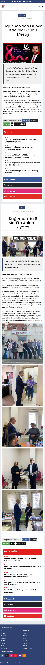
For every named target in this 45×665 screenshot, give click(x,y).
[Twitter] (7, 655)
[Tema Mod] (42, 6)
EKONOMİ (3, 641)
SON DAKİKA (6, 1)
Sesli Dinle (22, 124)
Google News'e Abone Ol (12, 120)
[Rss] (24, 655)
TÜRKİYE (25, 633)
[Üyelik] (43, 1)
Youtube (11, 197)
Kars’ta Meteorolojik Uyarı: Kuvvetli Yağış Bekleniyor (21, 172)
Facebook (10, 180)
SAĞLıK (3, 646)
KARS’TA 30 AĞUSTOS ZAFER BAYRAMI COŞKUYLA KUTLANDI (19, 148)
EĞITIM (25, 643)
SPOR (24, 638)
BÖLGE (3, 633)
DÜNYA (3, 643)
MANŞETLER (17, 1)
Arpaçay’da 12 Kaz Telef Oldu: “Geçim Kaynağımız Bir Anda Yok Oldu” (20, 156)
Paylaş (26, 120)
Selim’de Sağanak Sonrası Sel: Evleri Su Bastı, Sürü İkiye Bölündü (23, 164)
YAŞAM (25, 641)
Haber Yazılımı (40, 663)
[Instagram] (11, 655)
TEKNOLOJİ (26, 646)
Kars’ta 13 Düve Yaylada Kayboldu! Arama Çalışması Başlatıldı (21, 140)
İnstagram (11, 191)
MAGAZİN (4, 648)
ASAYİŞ (25, 636)
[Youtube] (15, 655)
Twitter (10, 185)
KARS (22, 208)
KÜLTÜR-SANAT (27, 648)
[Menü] (39, 6)
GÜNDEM (22, 15)
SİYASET (3, 638)
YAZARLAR (28, 1)
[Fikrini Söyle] (20, 655)
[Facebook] (2, 655)
